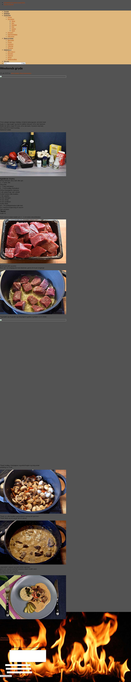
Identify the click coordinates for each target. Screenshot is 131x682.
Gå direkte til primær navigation (14, 2)
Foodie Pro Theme (24, 679)
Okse (8, 634)
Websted (3, 672)
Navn (2, 665)
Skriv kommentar (25, 73)
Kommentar (4, 661)
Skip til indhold (9, 4)
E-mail (2, 669)
